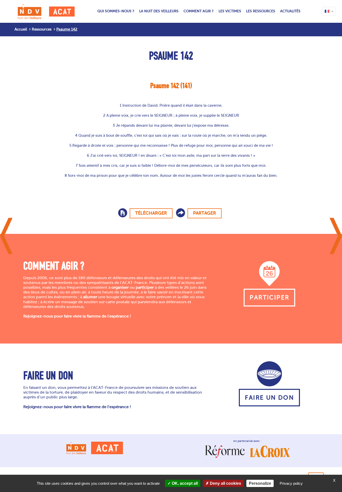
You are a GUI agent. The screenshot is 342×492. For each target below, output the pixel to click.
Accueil (21, 29)
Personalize (260, 483)
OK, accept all (184, 483)
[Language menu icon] (329, 11)
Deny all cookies (225, 483)
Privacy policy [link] (291, 483)
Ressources (42, 29)
